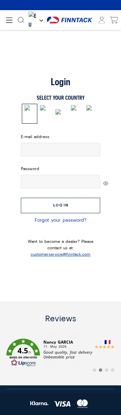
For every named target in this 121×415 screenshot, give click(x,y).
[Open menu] (9, 20)
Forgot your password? (60, 220)
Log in (60, 205)
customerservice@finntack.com (60, 254)
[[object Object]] (105, 183)
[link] (60, 352)
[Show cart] (114, 20)
